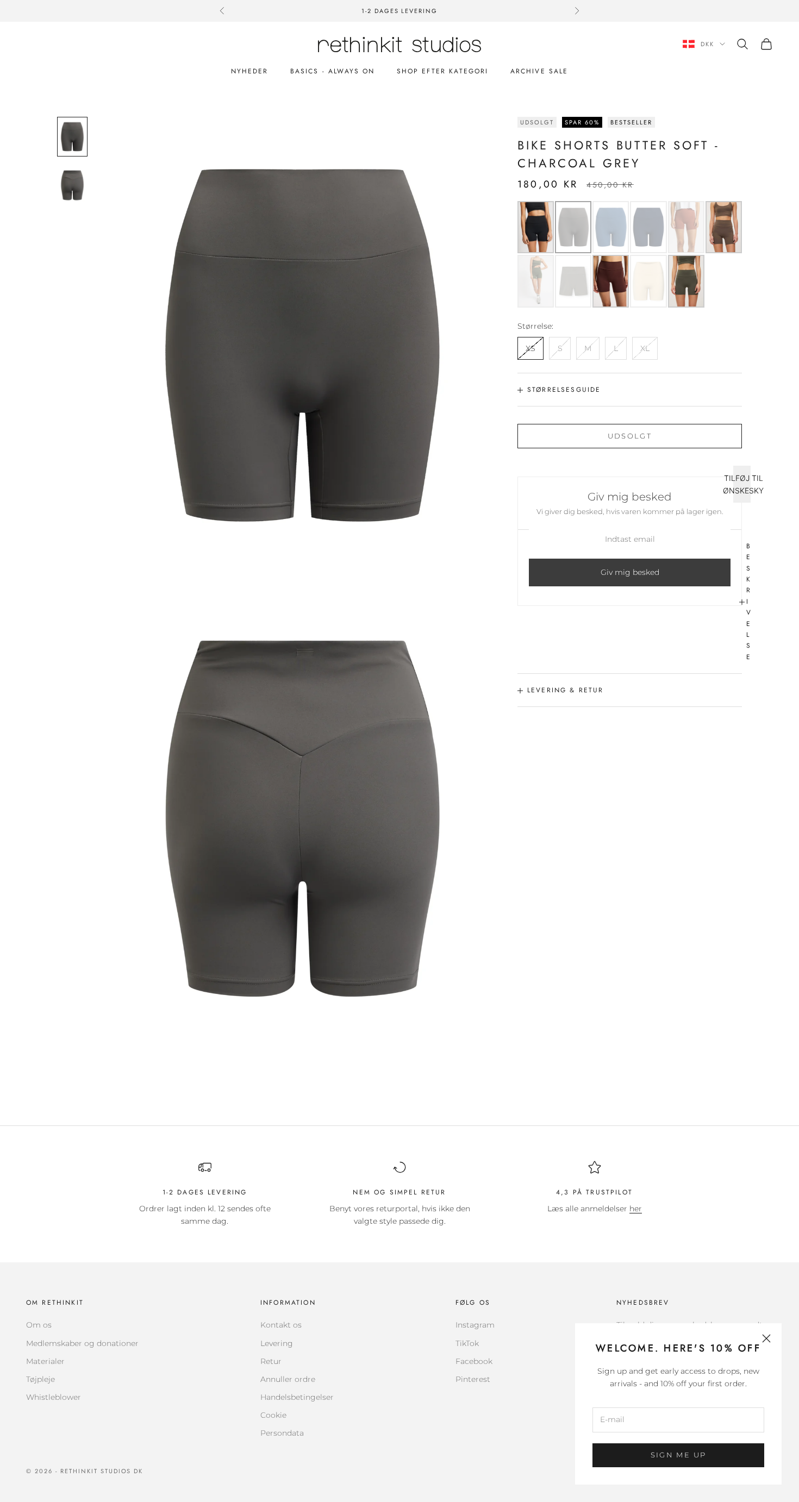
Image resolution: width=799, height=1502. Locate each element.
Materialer (45, 1361)
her (635, 1208)
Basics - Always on (332, 71)
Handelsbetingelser (297, 1397)
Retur (271, 1361)
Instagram (475, 1325)
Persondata (282, 1433)
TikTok (467, 1343)
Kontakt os (281, 1325)
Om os (39, 1325)
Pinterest (472, 1379)
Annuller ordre (287, 1379)
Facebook (473, 1361)
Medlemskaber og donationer (82, 1343)
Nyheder (250, 71)
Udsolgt (630, 435)
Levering (276, 1343)
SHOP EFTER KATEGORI (443, 71)
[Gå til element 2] (72, 185)
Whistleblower (53, 1397)
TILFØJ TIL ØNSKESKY (742, 484)
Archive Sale (539, 71)
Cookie (273, 1415)
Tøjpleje (40, 1379)
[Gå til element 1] (72, 137)
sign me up (678, 1454)
